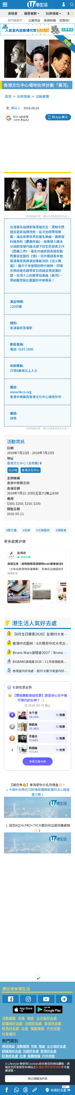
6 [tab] (49, 25)
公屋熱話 (34, 20)
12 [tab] (49, 29)
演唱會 (12, 13)
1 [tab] (29, 25)
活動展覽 (42, 96)
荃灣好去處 (52, 1023)
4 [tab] (41, 25)
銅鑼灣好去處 (12, 1023)
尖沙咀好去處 (46, 1018)
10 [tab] (41, 29)
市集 (21, 1018)
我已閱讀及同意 (37, 1078)
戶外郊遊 (53, 1028)
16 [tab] (45, 34)
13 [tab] (33, 34)
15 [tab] (41, 34)
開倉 (30, 1018)
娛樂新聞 (50, 20)
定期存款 (65, 20)
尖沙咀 (12, 470)
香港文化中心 (31, 470)
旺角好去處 (10, 1028)
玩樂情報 (23, 96)
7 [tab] (29, 29)
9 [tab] (37, 29)
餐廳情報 (37, 1028)
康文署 (12, 530)
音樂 (27, 530)
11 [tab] (45, 29)
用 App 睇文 (60, 117)
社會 (24, 1028)
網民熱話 (8, 1046)
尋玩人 (15, 107)
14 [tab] (37, 34)
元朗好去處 (33, 1023)
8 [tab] (33, 29)
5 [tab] (45, 25)
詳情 (13, 418)
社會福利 (9, 1033)
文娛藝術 (44, 530)
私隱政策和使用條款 (48, 1067)
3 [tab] (37, 25)
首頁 (8, 96)
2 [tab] (33, 25)
